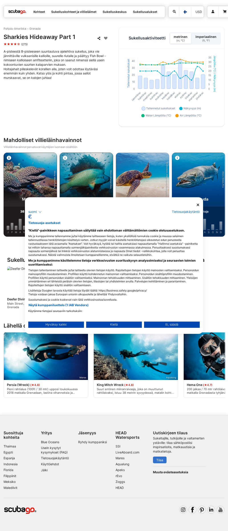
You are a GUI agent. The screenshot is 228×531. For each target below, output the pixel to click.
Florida (8, 470)
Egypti (8, 452)
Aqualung (122, 464)
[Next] (220, 195)
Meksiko (10, 482)
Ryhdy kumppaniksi (92, 442)
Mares (120, 458)
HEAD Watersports (128, 435)
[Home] (17, 11)
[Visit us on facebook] (192, 510)
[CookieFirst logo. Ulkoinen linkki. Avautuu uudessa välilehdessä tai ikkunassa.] (30, 217)
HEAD (120, 488)
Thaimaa (10, 446)
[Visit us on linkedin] (211, 510)
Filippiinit (10, 476)
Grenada (35, 28)
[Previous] (7, 195)
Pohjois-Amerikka (15, 28)
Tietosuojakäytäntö (55, 458)
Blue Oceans (50, 442)
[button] (35, 212)
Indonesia (11, 464)
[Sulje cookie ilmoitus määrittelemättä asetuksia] (198, 204)
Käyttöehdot (50, 464)
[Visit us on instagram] (183, 510)
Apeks (120, 470)
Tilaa (159, 460)
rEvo (119, 476)
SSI (118, 446)
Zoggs (120, 482)
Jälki (44, 470)
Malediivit (10, 488)
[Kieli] (185, 12)
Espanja (9, 458)
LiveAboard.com (127, 452)
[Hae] (174, 12)
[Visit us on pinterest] (202, 510)
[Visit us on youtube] (220, 510)
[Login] (212, 12)
